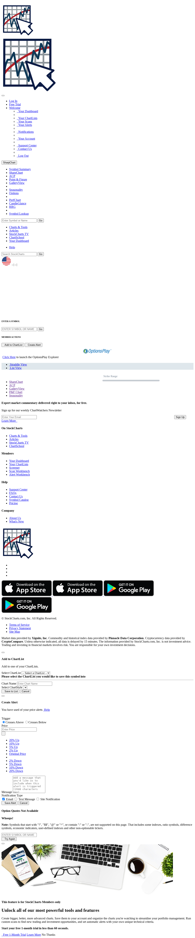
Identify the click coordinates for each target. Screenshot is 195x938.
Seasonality (16, 189)
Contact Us (24, 148)
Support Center (27, 145)
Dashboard (19, 240)
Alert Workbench (19, 474)
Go (40, 220)
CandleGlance (17, 203)
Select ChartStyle (12, 687)
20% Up (14, 740)
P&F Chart (15, 392)
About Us (15, 518)
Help (12, 247)
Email (9, 799)
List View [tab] (15, 368)
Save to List (10, 691)
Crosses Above (15, 722)
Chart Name (9, 683)
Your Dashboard (27, 111)
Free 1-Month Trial (14, 934)
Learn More (9, 420)
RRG (12, 206)
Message (7, 792)
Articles (13, 230)
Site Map (14, 631)
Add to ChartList (12, 345)
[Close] (3, 652)
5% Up (13, 747)
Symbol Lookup (19, 213)
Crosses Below (37, 722)
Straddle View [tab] (18, 364)
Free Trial (15, 104)
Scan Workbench (19, 471)
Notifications (25, 131)
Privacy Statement (20, 628)
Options (14, 193)
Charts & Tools (18, 227)
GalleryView (17, 388)
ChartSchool (16, 237)
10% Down (16, 767)
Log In (13, 101)
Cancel (25, 691)
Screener (14, 467)
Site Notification (50, 799)
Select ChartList (11, 672)
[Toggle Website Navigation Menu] (3, 95)
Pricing (13, 503)
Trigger (6, 718)
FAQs (12, 493)
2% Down (15, 760)
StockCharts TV (19, 234)
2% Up (13, 750)
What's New (16, 521)
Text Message (26, 799)
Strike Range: (110, 376)
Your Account (26, 138)
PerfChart (15, 200)
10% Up (14, 743)
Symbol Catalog (19, 499)
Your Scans (24, 121)
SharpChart (9, 162)
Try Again (9, 838)
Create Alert (33, 345)
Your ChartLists (27, 118)
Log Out (23, 155)
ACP (12, 385)
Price (5, 725)
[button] (14, 107)
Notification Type (12, 795)
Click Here (9, 357)
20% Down (16, 771)
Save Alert (9, 803)
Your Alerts (24, 125)
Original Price (17, 753)
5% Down (15, 764)
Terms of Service (19, 624)
